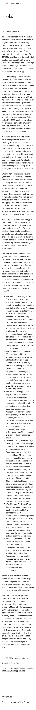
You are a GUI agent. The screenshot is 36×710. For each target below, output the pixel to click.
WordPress (24, 702)
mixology (14, 671)
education (30, 668)
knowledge (6, 671)
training (22, 671)
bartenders (6, 668)
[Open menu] (33, 3)
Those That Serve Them (11, 663)
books (22, 668)
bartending (15, 668)
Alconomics (16, 3)
